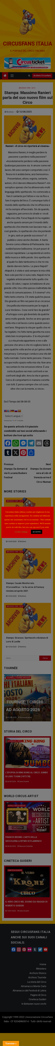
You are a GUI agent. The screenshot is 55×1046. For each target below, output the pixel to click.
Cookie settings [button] (21, 532)
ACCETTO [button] (37, 532)
